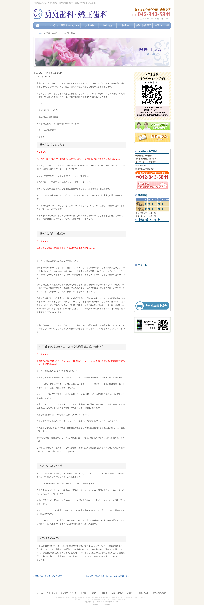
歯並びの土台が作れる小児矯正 (48, 576)
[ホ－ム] (37, 25)
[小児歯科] (89, 25)
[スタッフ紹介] (51, 25)
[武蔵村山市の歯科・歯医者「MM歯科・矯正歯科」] (70, 14)
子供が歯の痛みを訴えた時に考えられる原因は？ (106, 576)
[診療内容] (107, 25)
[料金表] (126, 25)
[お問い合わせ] (162, 25)
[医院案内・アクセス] (70, 25)
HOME (39, 33)
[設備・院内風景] (144, 25)
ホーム (40, 593)
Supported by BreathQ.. (102, 604)
